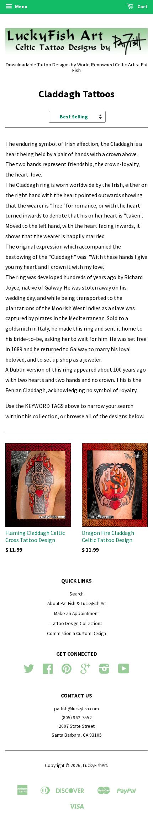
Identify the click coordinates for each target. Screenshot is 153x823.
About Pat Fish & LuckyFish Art (76, 603)
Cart (142, 6)
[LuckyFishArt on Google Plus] (85, 671)
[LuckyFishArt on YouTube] (124, 671)
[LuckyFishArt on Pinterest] (66, 671)
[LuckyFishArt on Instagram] (104, 671)
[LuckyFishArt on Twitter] (28, 671)
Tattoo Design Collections (76, 623)
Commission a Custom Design (76, 633)
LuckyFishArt (95, 765)
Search (76, 594)
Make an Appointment (76, 613)
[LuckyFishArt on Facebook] (47, 671)
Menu (20, 6)
